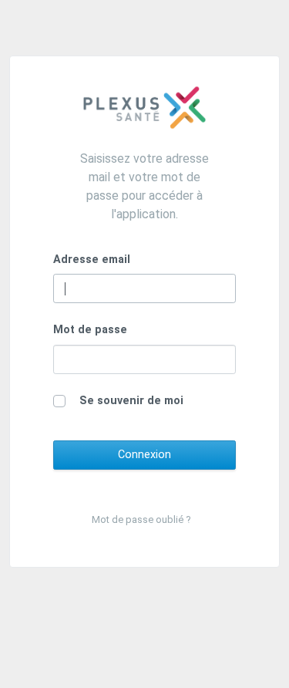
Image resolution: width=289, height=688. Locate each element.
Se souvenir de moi (131, 400)
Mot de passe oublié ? (141, 519)
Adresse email (91, 259)
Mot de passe (90, 329)
